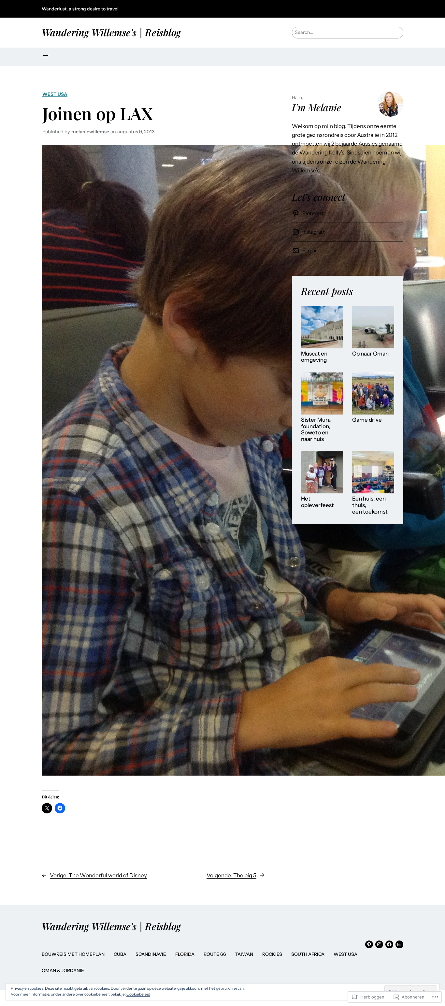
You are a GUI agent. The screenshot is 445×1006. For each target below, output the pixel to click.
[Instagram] (379, 944)
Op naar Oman (370, 354)
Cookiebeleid (138, 994)
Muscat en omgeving (314, 357)
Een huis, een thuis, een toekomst (370, 505)
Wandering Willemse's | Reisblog (111, 32)
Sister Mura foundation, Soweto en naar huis (316, 429)
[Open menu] (46, 57)
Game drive (367, 420)
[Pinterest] (369, 944)
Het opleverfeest (317, 502)
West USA (54, 94)
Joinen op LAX (97, 113)
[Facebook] (389, 944)
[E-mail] (399, 944)
